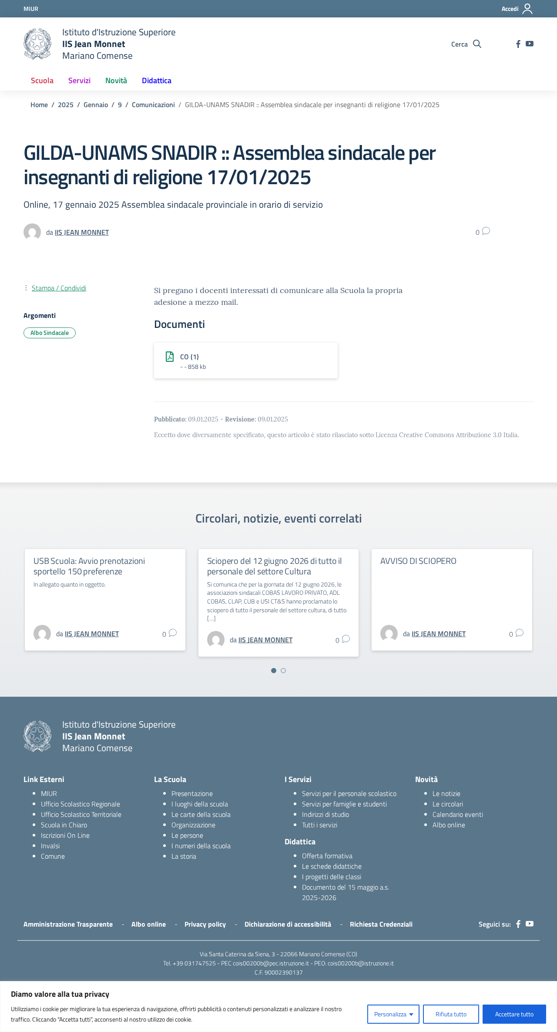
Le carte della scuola (201, 814)
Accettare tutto (514, 1014)
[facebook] (518, 44)
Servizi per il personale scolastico (349, 793)
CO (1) (189, 356)
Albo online (449, 825)
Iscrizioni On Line (65, 835)
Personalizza (390, 1014)
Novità (116, 80)
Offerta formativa (327, 855)
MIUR (49, 793)
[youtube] (530, 44)
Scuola (42, 80)
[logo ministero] (37, 44)
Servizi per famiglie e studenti (344, 804)
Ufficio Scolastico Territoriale (81, 814)
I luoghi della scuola (199, 804)
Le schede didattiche (332, 866)
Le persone (187, 835)
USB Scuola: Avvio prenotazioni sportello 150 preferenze (89, 566)
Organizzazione (193, 825)
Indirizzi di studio (325, 814)
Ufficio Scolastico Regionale (80, 804)
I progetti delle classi (331, 876)
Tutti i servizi (319, 825)
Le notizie (446, 793)
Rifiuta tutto (451, 1014)
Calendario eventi (458, 814)
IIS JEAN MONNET (82, 232)
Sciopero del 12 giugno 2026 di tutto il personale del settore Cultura (274, 566)
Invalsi (50, 845)
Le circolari (448, 804)
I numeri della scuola (201, 845)
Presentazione (192, 793)
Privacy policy (205, 924)
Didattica (156, 80)
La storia (183, 856)
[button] (273, 670)
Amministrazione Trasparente (68, 924)
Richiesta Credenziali (381, 924)
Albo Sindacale (49, 332)
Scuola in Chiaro (64, 825)
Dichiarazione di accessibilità (288, 924)
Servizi (79, 80)
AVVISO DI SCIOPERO (418, 560)
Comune (53, 856)
